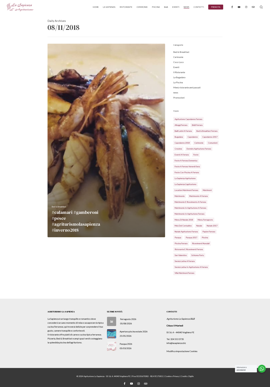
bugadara (179, 137)
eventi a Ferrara (182, 154)
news (175, 92)
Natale (199, 225)
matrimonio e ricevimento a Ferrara (190, 202)
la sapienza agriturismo (185, 178)
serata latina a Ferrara (185, 261)
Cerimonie (178, 57)
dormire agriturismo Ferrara (199, 149)
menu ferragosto (205, 220)
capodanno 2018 (182, 143)
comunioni (212, 143)
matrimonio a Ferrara (198, 196)
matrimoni (207, 190)
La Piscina (178, 82)
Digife (191, 376)
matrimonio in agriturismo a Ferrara (190, 208)
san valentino (181, 255)
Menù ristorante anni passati (187, 87)
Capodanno (193, 137)
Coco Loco (178, 62)
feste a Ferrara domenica (186, 160)
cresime (178, 149)
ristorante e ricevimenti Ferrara (189, 249)
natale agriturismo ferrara (186, 231)
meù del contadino (183, 225)
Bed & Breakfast (59, 206)
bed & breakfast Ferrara (206, 131)
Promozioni (178, 97)
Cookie (168, 376)
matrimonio (180, 196)
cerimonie (198, 143)
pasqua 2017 (191, 237)
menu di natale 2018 (184, 220)
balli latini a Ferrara (183, 131)
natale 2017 (212, 225)
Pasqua (178, 237)
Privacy (176, 376)
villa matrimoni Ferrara (184, 273)
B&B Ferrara (197, 125)
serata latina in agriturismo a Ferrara (191, 267)
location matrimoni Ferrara (186, 190)
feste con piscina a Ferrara (187, 172)
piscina (205, 237)
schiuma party (197, 255)
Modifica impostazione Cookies (181, 351)
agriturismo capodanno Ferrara (188, 119)
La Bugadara (179, 77)
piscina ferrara (181, 243)
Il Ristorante (179, 72)
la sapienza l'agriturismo (185, 184)
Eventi (176, 67)
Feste (195, 154)
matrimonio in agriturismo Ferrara (189, 214)
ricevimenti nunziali (201, 243)
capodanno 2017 (209, 137)
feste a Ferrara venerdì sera (187, 166)
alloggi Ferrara (181, 125)
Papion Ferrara (208, 231)
